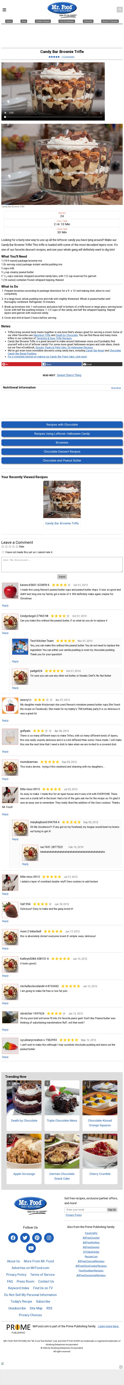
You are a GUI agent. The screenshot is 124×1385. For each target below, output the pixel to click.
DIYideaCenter (91, 1251)
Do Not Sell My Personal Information (30, 1295)
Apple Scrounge (24, 1174)
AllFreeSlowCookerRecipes (91, 1266)
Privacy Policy (16, 1275)
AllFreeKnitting (91, 1242)
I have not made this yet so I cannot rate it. (29, 552)
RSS (49, 1308)
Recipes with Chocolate (62, 424)
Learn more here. (108, 1326)
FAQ (10, 1281)
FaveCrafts (91, 1233)
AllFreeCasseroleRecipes (91, 1275)
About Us (13, 1261)
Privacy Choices (30, 1315)
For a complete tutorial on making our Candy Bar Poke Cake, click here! (47, 356)
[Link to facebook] (13, 1238)
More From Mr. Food (39, 1261)
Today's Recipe (21, 1301)
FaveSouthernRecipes (91, 1270)
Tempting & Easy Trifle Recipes (54, 338)
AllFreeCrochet (91, 1237)
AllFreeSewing (91, 1247)
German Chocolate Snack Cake (61, 1176)
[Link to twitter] (25, 1238)
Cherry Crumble (99, 1174)
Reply (5, 605)
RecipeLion (91, 1256)
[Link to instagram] (49, 1238)
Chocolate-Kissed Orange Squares (100, 1123)
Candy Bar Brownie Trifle (62, 523)
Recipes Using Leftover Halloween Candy (62, 433)
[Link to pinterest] (37, 1238)
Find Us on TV (43, 1288)
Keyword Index (18, 1288)
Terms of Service (42, 1275)
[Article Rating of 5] (54, 57)
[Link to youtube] (31, 1248)
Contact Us (46, 1281)
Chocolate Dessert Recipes (62, 451)
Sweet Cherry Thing (69, 375)
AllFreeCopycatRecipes (91, 1261)
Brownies (62, 442)
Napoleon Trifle (42, 335)
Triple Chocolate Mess (62, 1120)
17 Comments (68, 57)
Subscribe (43, 1301)
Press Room (25, 1281)
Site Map (36, 1308)
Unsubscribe (17, 1308)
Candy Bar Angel (95, 350)
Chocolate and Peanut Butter (62, 460)
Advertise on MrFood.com (30, 1268)
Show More (116, 388)
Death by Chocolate (67, 335)
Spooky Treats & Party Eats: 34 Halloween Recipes (64, 347)
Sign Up (112, 1210)
